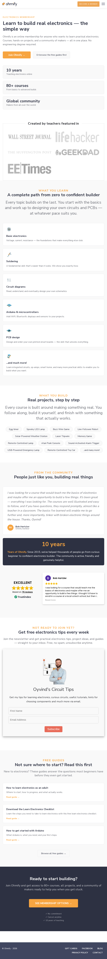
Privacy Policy (80, 952)
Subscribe (53, 729)
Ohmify (9, 4)
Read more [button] (50, 600)
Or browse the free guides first (51, 54)
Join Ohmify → (16, 55)
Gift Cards (71, 948)
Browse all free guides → (53, 853)
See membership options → (53, 903)
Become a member (88, 4)
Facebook (87, 948)
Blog (100, 948)
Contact (98, 952)
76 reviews (27, 592)
